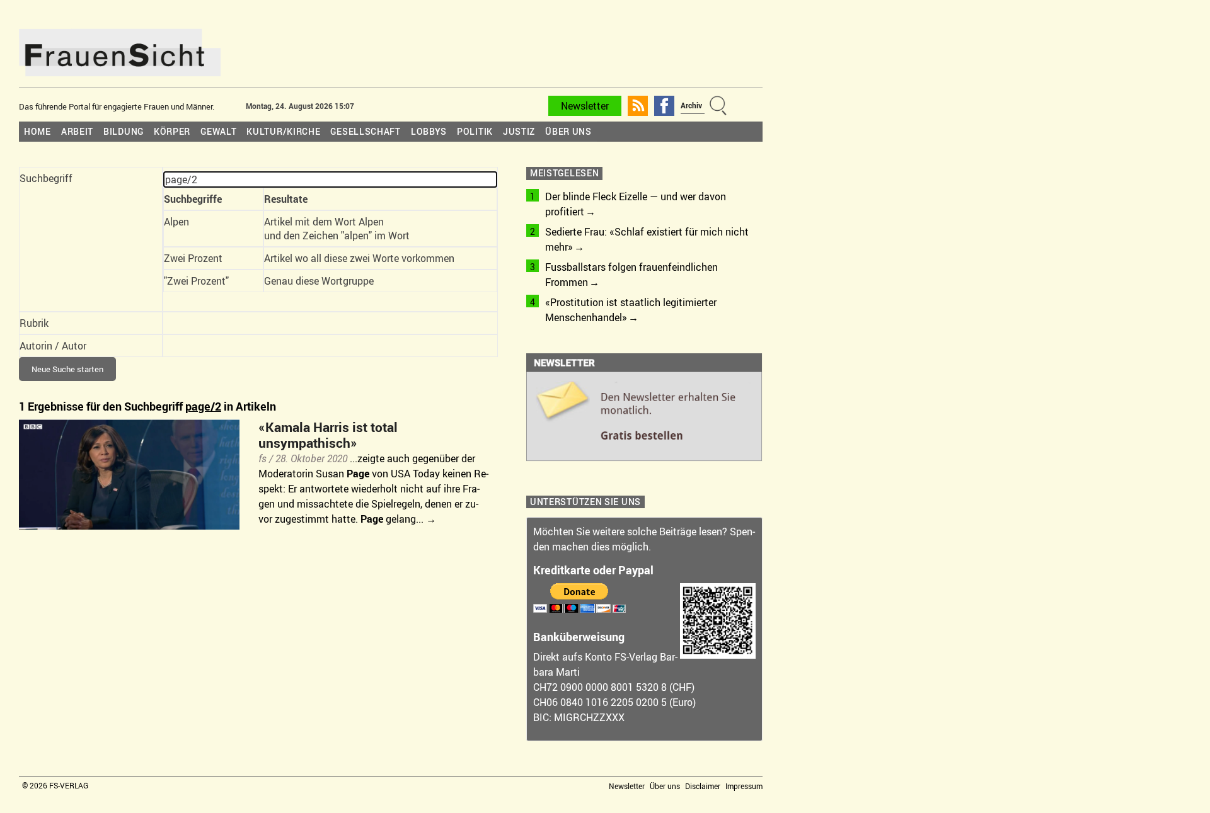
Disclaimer (702, 786)
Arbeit (77, 131)
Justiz (519, 131)
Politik (475, 131)
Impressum (744, 786)
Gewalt (218, 131)
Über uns (568, 131)
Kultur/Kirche (283, 131)
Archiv (691, 105)
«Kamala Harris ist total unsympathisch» (328, 435)
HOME (37, 131)
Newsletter (585, 106)
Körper (172, 131)
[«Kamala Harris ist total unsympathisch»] (129, 426)
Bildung (123, 131)
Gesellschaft (365, 131)
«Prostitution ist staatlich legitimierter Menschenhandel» (631, 309)
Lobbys (429, 131)
